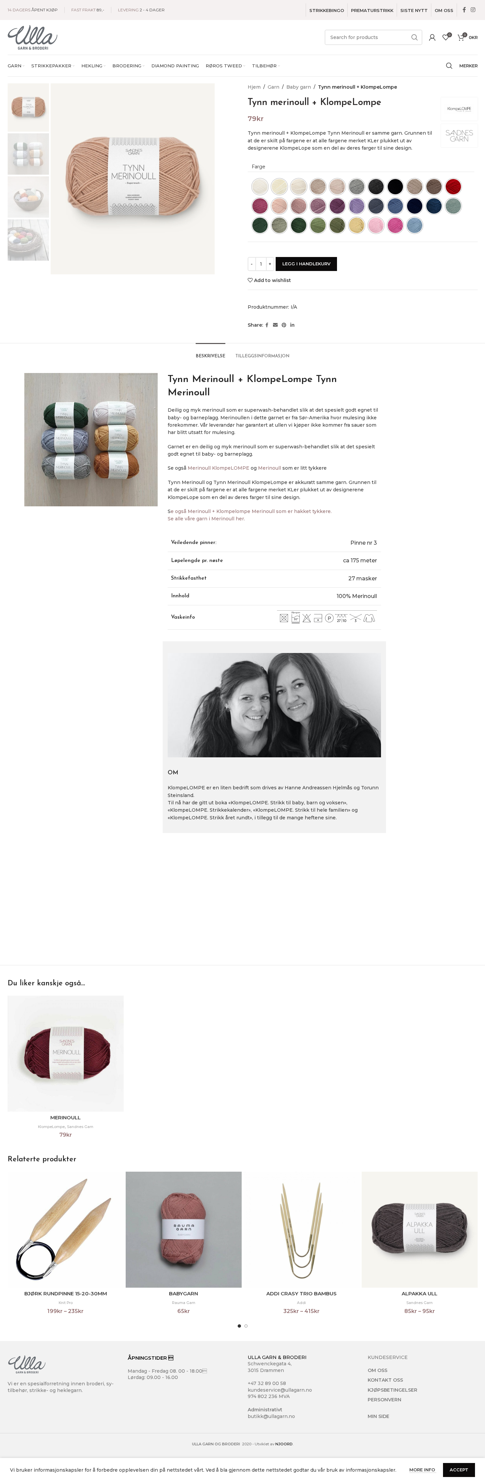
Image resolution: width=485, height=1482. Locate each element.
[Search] (449, 65)
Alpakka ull (419, 1293)
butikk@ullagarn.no (271, 1416)
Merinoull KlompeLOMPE (218, 468)
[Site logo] (33, 37)
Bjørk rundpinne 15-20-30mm (65, 1293)
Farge (258, 167)
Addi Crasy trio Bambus (301, 1293)
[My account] (432, 37)
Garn (273, 87)
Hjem (254, 87)
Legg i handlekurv (306, 263)
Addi (301, 1303)
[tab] (210, 353)
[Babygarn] (184, 1230)
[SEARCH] (414, 37)
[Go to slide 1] (239, 1326)
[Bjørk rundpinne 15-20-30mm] (66, 1230)
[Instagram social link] (472, 10)
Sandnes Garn (80, 1127)
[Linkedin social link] (292, 325)
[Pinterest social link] (284, 325)
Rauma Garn (183, 1303)
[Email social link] (275, 325)
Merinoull (269, 468)
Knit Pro (66, 1303)
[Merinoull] (66, 1054)
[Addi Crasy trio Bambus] (302, 1230)
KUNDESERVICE (388, 1357)
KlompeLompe (51, 1127)
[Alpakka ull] (420, 1230)
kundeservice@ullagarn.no (280, 1390)
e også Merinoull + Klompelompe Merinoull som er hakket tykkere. (252, 511)
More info (422, 1469)
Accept (459, 1469)
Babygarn (183, 1293)
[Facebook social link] (464, 10)
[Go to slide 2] (246, 1326)
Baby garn (298, 87)
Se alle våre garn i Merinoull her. (207, 519)
